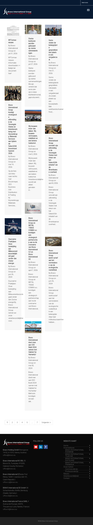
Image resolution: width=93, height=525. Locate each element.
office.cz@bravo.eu (10, 482)
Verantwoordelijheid (71, 476)
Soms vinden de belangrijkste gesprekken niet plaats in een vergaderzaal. (53, 50)
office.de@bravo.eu (10, 496)
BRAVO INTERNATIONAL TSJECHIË (74, 455)
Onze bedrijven (68, 448)
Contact (66, 478)
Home (65, 445)
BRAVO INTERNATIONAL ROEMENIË (74, 451)
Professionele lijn (71, 471)
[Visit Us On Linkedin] (40, 447)
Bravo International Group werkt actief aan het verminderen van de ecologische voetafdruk (53, 260)
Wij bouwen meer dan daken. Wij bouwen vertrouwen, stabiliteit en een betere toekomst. (33, 134)
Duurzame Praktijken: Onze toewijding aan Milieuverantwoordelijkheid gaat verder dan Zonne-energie (12, 251)
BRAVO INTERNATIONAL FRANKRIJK (74, 464)
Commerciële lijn (71, 469)
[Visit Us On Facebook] (45, 447)
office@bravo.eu (9, 455)
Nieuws (66, 474)
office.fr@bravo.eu (10, 509)
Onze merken (68, 467)
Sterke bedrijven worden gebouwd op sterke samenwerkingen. (33, 45)
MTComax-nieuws (12, 41)
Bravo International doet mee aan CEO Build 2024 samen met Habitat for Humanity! (33, 346)
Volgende (45, 422)
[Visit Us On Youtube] (35, 447)
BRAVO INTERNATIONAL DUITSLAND (74, 459)
